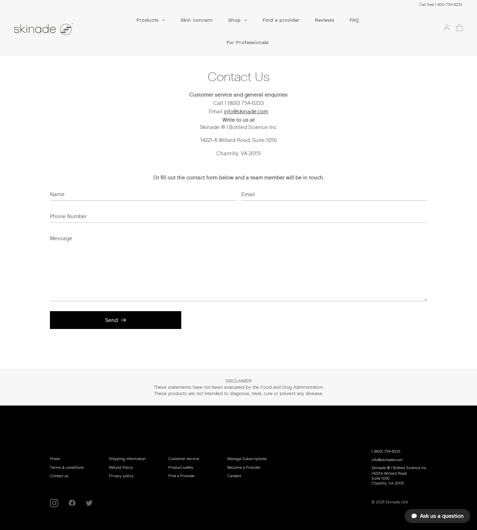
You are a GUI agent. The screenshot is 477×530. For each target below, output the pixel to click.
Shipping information (127, 458)
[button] (151, 22)
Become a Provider (243, 467)
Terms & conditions (67, 467)
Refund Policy (121, 467)
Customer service (183, 458)
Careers (234, 475)
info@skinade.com (246, 111)
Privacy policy (121, 475)
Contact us (59, 475)
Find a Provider (181, 475)
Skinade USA (397, 502)
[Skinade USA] (59, 30)
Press (55, 458)
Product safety (180, 467)
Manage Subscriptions (247, 458)
